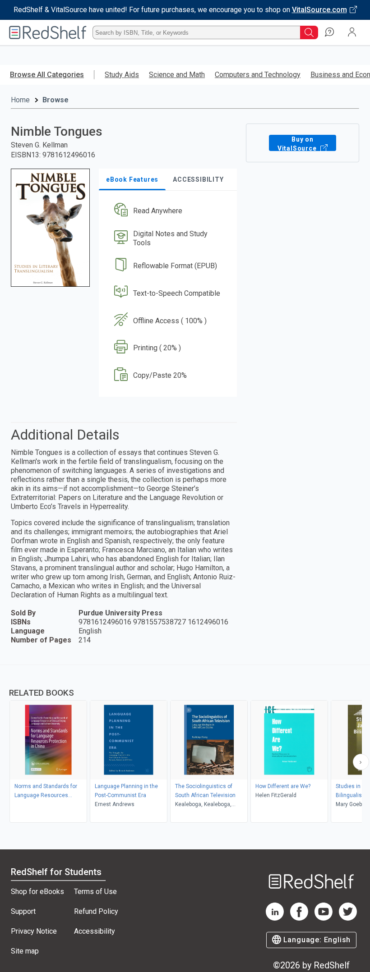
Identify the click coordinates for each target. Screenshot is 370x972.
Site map (25, 951)
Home (20, 100)
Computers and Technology (258, 74)
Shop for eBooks (37, 891)
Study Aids (122, 74)
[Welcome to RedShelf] (48, 32)
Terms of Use (95, 891)
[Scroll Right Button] (361, 762)
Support (23, 911)
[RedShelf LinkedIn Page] (275, 918)
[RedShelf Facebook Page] (299, 918)
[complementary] (185, 745)
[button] (167, 211)
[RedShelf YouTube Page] (323, 918)
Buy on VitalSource (298, 143)
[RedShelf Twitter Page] (348, 918)
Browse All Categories (47, 74)
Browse (55, 100)
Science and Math (177, 74)
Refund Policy (96, 911)
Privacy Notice (34, 931)
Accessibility (94, 931)
